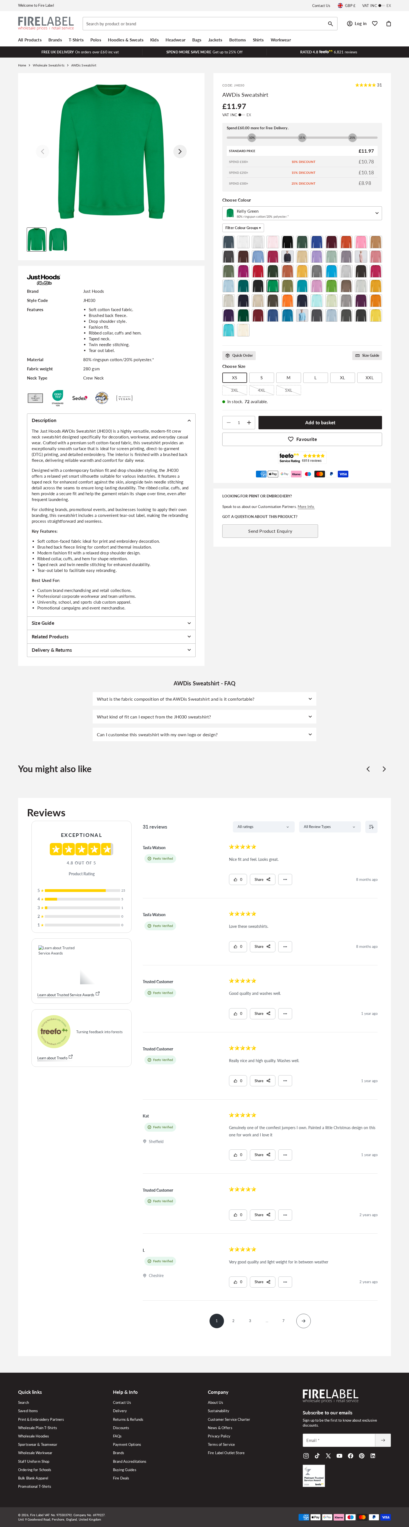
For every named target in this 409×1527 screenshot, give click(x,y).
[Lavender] (317, 286)
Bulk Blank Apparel (33, 1478)
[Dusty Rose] (375, 257)
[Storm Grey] (361, 315)
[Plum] (361, 300)
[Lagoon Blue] (302, 286)
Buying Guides (124, 1469)
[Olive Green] (273, 300)
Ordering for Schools (34, 1469)
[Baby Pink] (273, 242)
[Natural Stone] (228, 300)
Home (22, 65)
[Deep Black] (287, 257)
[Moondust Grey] (361, 286)
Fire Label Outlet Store (226, 1453)
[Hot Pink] (375, 271)
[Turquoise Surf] (228, 330)
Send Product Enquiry (270, 531)
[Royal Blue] (273, 315)
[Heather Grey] (346, 271)
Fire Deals (121, 1478)
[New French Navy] (243, 300)
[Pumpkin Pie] (375, 300)
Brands (118, 1453)
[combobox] (210, 23)
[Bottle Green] (302, 242)
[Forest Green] (273, 271)
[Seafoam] (302, 315)
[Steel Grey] (346, 315)
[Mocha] (346, 286)
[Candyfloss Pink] (361, 242)
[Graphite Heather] (317, 271)
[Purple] (228, 315)
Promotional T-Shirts (34, 1486)
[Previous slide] (368, 769)
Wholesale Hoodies (33, 1436)
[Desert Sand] (302, 257)
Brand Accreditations (130, 1461)
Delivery (120, 1411)
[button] (30, 39)
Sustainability (218, 1411)
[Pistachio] (331, 300)
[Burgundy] (331, 242)
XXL (369, 377)
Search (23, 1402)
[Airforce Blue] (228, 242)
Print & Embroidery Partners (41, 1419)
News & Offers (220, 1428)
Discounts (121, 1428)
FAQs (117, 1436)
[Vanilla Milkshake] (243, 330)
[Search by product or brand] (330, 24)
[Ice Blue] (228, 286)
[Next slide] (384, 769)
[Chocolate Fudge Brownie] (243, 257)
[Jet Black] (258, 286)
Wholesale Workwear (35, 1453)
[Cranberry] (273, 257)
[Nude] (258, 300)
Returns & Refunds (128, 1419)
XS (234, 377)
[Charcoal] (228, 257)
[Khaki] (287, 286)
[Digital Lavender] (317, 257)
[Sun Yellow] (375, 315)
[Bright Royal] (317, 242)
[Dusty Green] (331, 257)
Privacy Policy (219, 1436)
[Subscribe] (383, 1440)
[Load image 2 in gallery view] (58, 239)
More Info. (306, 506)
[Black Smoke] (287, 242)
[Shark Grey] (317, 315)
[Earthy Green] (228, 271)
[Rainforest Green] (243, 315)
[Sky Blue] (331, 315)
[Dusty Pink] (361, 257)
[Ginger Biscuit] (287, 271)
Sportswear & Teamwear (37, 1444)
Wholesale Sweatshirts (48, 65)
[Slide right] (180, 151)
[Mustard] (375, 286)
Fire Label (37, 1515)
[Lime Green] (331, 286)
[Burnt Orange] (346, 242)
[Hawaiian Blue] (331, 271)
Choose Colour (236, 199)
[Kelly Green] (273, 286)
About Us (215, 1402)
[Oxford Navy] (302, 300)
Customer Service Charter (229, 1419)
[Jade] (243, 286)
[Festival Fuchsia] (243, 271)
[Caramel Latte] (375, 242)
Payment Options (127, 1444)
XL (342, 377)
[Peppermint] (317, 300)
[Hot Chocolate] (361, 271)
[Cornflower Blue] (258, 257)
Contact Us (321, 5)
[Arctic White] (243, 242)
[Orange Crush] (287, 300)
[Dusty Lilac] (346, 257)
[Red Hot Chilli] (258, 315)
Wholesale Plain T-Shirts (37, 1428)
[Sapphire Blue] (287, 315)
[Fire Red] (258, 271)
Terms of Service (221, 1444)
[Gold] (302, 271)
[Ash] (258, 242)
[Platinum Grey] (346, 300)
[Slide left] (42, 151)
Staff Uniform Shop (33, 1461)
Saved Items (28, 1411)
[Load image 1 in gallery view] (36, 239)
